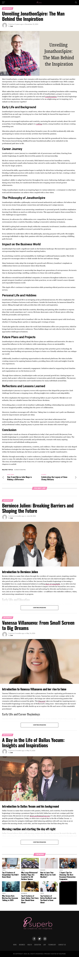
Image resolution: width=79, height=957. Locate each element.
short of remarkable (52, 584)
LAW (44, 945)
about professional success (40, 816)
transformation (51, 96)
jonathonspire (20, 469)
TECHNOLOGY (52, 945)
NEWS (15, 945)
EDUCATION (37, 945)
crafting (39, 124)
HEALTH (29, 945)
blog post (41, 701)
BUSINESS (22, 945)
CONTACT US (62, 945)
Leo (11, 26)
